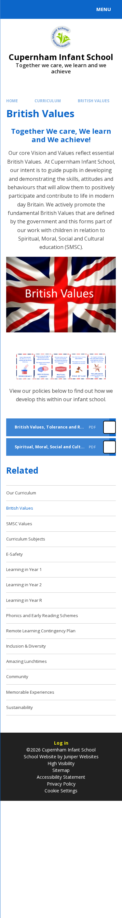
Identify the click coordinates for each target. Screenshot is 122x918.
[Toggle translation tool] (28, 9)
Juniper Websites (80, 756)
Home (12, 100)
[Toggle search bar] (12, 9)
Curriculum (47, 100)
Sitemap (61, 770)
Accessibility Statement (61, 777)
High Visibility (61, 763)
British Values (93, 100)
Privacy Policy (61, 784)
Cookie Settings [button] (61, 791)
